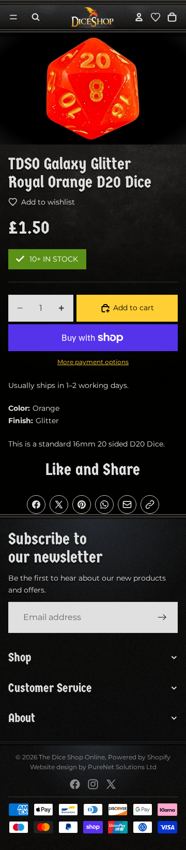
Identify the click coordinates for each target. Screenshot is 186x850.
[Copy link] (150, 504)
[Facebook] (75, 784)
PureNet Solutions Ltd (122, 767)
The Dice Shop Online (72, 757)
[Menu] (13, 17)
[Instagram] (93, 784)
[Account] (139, 17)
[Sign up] (162, 617)
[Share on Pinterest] (81, 504)
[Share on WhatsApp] (104, 504)
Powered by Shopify (139, 757)
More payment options (93, 362)
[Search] (35, 17)
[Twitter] (111, 784)
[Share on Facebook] (36, 504)
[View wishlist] (155, 17)
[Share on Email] (127, 504)
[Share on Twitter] (59, 504)
